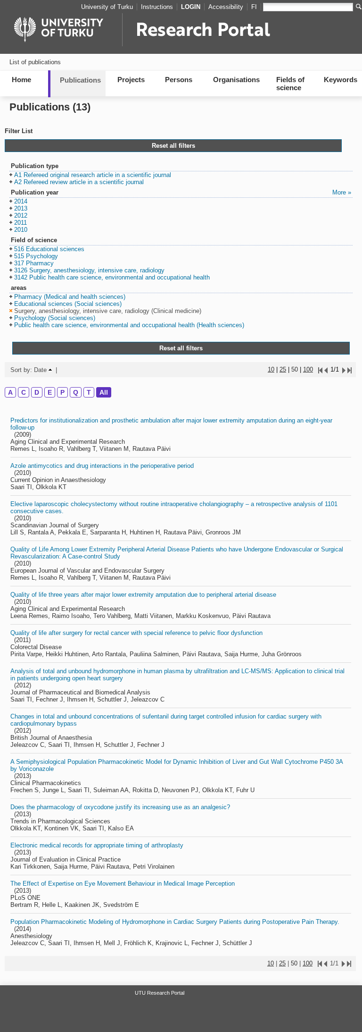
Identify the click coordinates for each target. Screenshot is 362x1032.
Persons (178, 80)
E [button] (50, 392)
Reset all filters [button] (173, 145)
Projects (131, 80)
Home (21, 80)
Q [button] (75, 392)
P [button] (62, 392)
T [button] (89, 392)
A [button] (10, 392)
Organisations (236, 80)
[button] (90, 175)
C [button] (23, 392)
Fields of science (290, 84)
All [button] (103, 392)
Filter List (19, 131)
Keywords (340, 80)
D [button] (36, 392)
